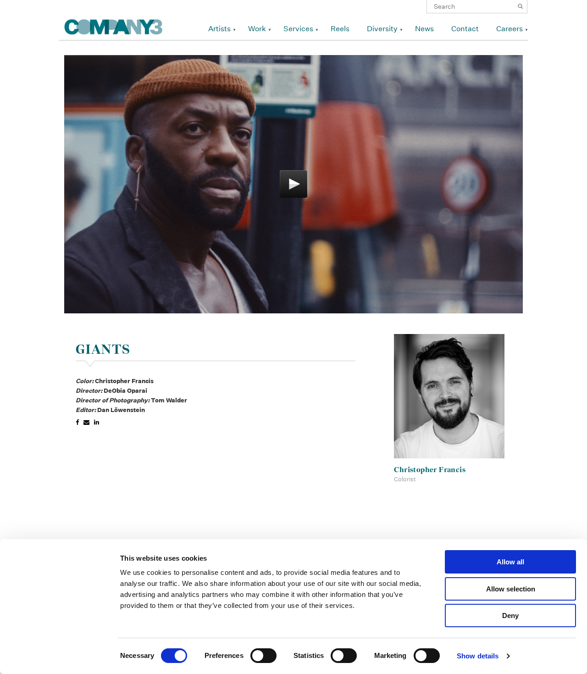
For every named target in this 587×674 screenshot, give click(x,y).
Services (298, 28)
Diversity (382, 28)
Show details (477, 656)
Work (257, 28)
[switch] (263, 655)
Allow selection (510, 589)
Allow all (510, 562)
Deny (510, 615)
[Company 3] (113, 25)
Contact (465, 28)
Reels (340, 28)
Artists (219, 28)
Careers (509, 28)
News (424, 28)
